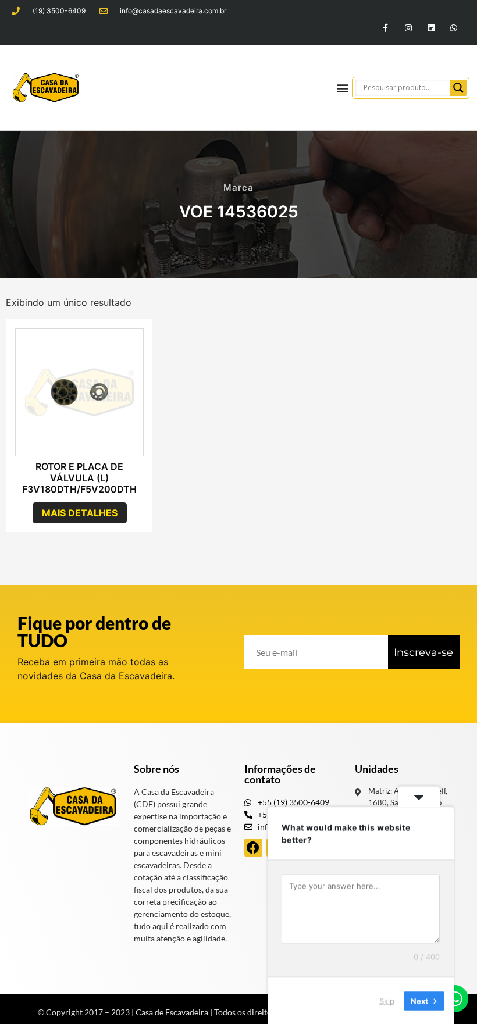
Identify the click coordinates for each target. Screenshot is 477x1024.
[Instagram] (408, 27)
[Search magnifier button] (458, 88)
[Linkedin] (431, 27)
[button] (342, 87)
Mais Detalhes (80, 513)
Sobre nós (156, 768)
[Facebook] (253, 848)
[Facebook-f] (385, 27)
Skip (386, 1000)
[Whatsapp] (454, 27)
